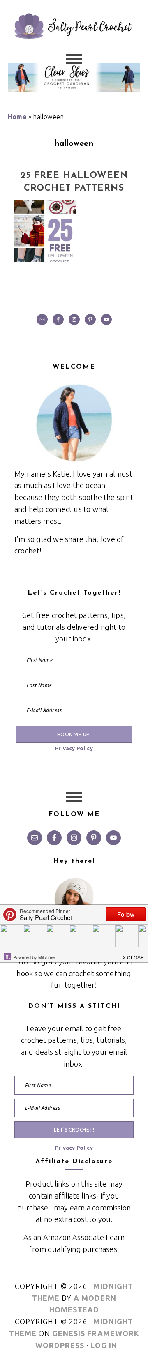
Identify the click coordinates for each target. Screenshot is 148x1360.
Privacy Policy (74, 748)
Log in (103, 1345)
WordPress (59, 1345)
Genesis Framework (95, 1333)
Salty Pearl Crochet (74, 41)
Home (17, 116)
